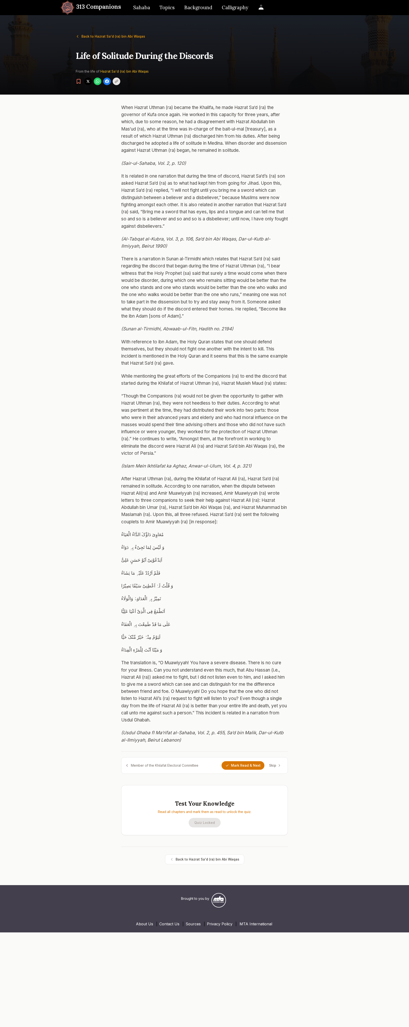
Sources (193, 924)
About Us (144, 924)
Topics (167, 7)
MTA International (256, 924)
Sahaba (141, 7)
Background (198, 7)
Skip (272, 765)
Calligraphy (235, 7)
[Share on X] (88, 81)
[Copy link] (116, 81)
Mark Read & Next (246, 765)
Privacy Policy (219, 924)
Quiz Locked (204, 823)
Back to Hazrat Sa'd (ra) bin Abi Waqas (113, 36)
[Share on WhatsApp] (97, 81)
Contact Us (169, 924)
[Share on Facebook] (107, 81)
